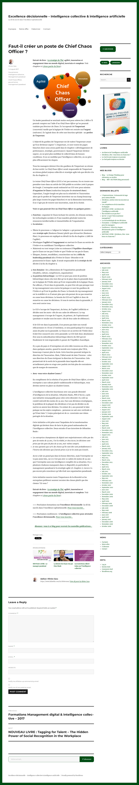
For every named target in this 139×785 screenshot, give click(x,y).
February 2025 (107, 300)
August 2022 (106, 350)
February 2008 (107, 513)
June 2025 (105, 293)
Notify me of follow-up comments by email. (23, 681)
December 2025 (107, 284)
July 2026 (105, 270)
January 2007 (106, 519)
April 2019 (105, 396)
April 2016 (105, 426)
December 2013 (107, 462)
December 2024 (107, 304)
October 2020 (106, 375)
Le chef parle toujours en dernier (113, 159)
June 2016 (105, 421)
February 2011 (106, 481)
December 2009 (107, 494)
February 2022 (107, 357)
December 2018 (107, 403)
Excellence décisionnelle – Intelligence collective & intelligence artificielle (66, 16)
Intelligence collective (16, 74)
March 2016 (106, 428)
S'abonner (86, 759)
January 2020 (106, 384)
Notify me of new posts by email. (19, 687)
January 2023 (106, 341)
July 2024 (105, 314)
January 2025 (106, 302)
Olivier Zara (12, 66)
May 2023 (105, 332)
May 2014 (105, 458)
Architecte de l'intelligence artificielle (115, 152)
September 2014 (107, 453)
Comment (13, 613)
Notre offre (23, 29)
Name (11, 646)
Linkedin (116, 63)
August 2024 (106, 311)
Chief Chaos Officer (15, 80)
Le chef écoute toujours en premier (114, 157)
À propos (12, 29)
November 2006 (107, 524)
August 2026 (106, 268)
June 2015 (105, 439)
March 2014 (106, 460)
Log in (104, 565)
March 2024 (106, 320)
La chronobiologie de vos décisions (114, 220)
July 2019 (105, 391)
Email (11, 657)
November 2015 (107, 433)
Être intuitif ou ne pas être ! (111, 214)
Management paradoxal (17, 77)
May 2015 (105, 442)
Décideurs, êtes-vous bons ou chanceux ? (116, 155)
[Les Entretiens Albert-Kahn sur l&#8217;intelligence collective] (84, 555)
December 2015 (107, 430)
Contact (46, 29)
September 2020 (107, 378)
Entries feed (106, 567)
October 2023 (106, 325)
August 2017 (106, 410)
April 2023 (105, 334)
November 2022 (107, 343)
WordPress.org (107, 571)
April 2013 (105, 467)
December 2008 (107, 506)
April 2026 (105, 275)
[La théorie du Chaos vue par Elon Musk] (63, 555)
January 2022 (106, 359)
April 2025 (105, 295)
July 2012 (105, 471)
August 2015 (106, 435)
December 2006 (107, 522)
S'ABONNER (108, 49)
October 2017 (106, 407)
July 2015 (105, 437)
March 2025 (106, 298)
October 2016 (106, 414)
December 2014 (107, 451)
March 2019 (106, 398)
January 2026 (106, 282)
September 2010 (107, 487)
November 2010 (107, 483)
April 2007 (105, 517)
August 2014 (106, 455)
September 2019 (107, 389)
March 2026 (106, 277)
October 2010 (106, 485)
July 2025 (105, 291)
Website (12, 667)
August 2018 (106, 405)
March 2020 (106, 382)
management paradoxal (17, 84)
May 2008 (105, 510)
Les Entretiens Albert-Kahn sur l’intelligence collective (83, 566)
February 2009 (107, 503)
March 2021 (106, 368)
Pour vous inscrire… (76, 508)
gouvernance (13, 82)
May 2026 (105, 272)
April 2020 (105, 380)
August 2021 (106, 366)
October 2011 (106, 474)
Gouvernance (13, 72)
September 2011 (107, 476)
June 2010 (105, 490)
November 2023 (107, 323)
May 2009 (105, 499)
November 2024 (107, 307)
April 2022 (105, 352)
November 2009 (107, 497)
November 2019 (107, 387)
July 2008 (105, 508)
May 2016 (105, 423)
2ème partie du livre (51, 66)
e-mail (105, 63)
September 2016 (107, 416)
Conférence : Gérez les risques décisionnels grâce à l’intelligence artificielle (113, 229)
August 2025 (106, 288)
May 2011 (105, 478)
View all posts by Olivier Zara (79, 581)
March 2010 (106, 492)
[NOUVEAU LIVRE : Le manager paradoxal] (42, 555)
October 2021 (106, 362)
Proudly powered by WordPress (72, 775)
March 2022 (106, 355)
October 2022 (106, 346)
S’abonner (35, 29)
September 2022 (107, 348)
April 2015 (105, 444)
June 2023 (105, 330)
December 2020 (107, 371)
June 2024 (105, 316)
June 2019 (105, 394)
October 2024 (106, 309)
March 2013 (106, 469)
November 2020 (107, 373)
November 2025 (107, 286)
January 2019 (106, 400)
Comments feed (107, 569)
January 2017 (106, 412)
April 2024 (105, 318)
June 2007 (105, 515)
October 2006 (106, 526)
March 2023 (106, 336)
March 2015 (106, 446)
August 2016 (106, 419)
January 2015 (106, 449)
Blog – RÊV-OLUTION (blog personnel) (115, 180)
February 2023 (107, 339)
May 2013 (105, 465)
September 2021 (107, 364)
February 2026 (107, 279)
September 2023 (107, 327)
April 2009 (105, 501)
